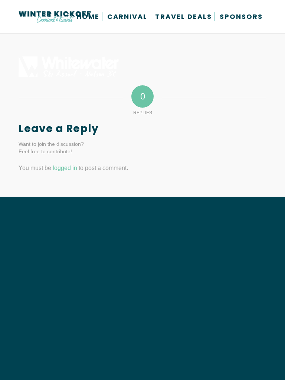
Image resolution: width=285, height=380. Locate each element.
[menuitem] (88, 16)
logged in (65, 168)
